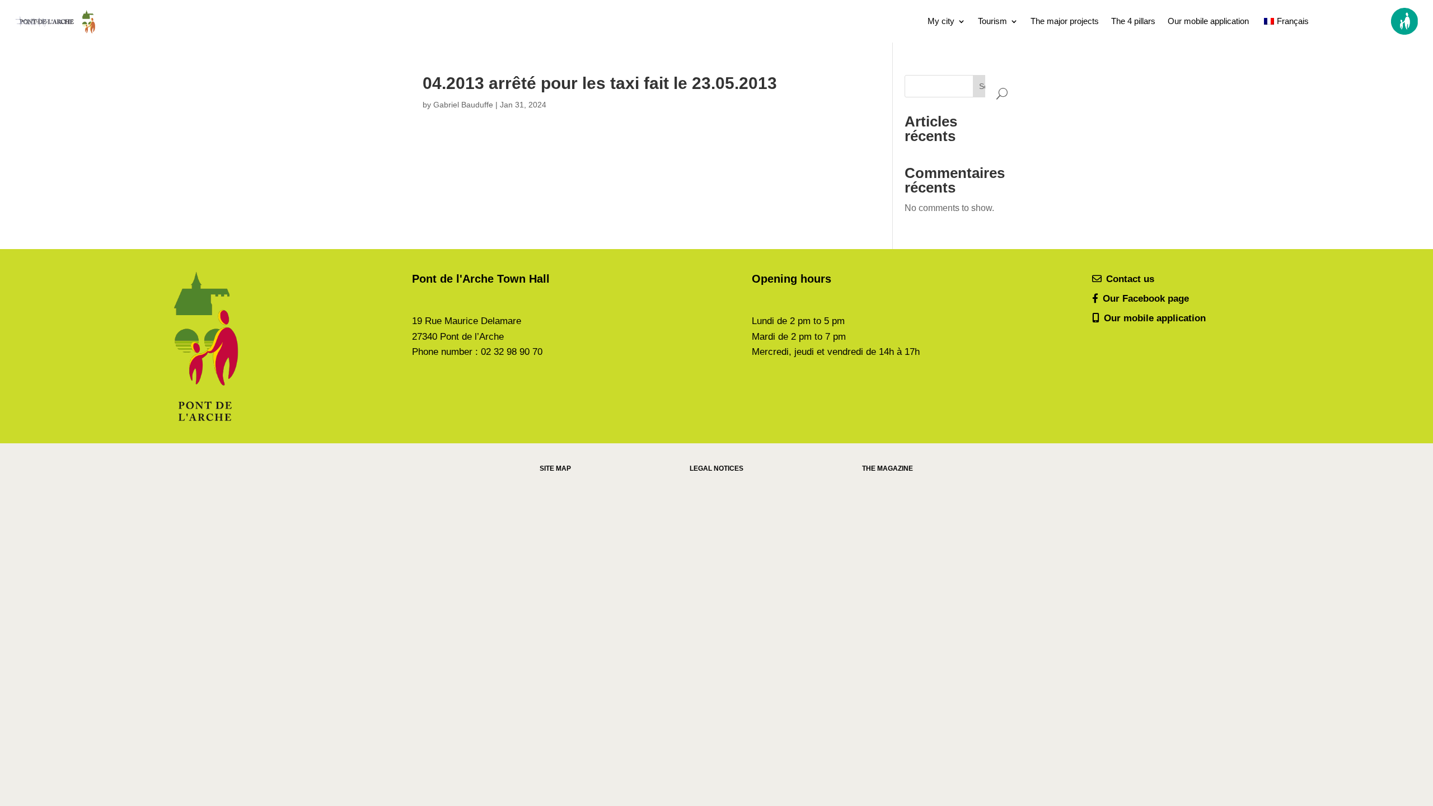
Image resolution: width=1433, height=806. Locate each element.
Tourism (992, 21)
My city (941, 21)
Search (991, 86)
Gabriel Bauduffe (463, 104)
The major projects (1065, 21)
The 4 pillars (1133, 21)
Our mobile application (1208, 21)
